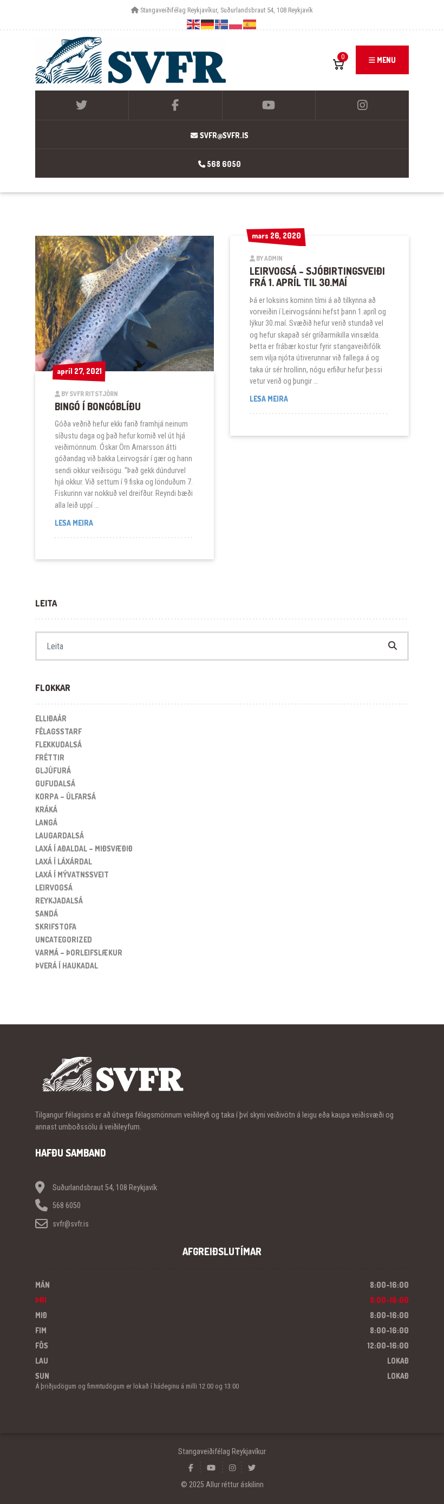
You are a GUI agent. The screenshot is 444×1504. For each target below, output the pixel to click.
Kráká (46, 809)
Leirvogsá (54, 887)
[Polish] (236, 24)
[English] (194, 24)
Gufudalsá (55, 783)
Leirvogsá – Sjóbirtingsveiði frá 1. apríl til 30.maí (317, 276)
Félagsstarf (58, 731)
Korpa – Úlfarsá (65, 796)
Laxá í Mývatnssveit (72, 874)
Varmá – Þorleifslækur (78, 952)
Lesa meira (108, 522)
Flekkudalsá (58, 744)
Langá (46, 822)
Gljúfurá (53, 770)
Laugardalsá (59, 835)
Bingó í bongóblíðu (98, 406)
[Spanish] (250, 24)
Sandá (46, 913)
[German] (208, 24)
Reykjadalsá (59, 900)
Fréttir (49, 757)
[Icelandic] (222, 24)
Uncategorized (63, 939)
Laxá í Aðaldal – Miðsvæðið (84, 848)
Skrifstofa (55, 926)
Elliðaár (51, 718)
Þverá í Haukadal (66, 965)
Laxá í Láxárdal (63, 861)
